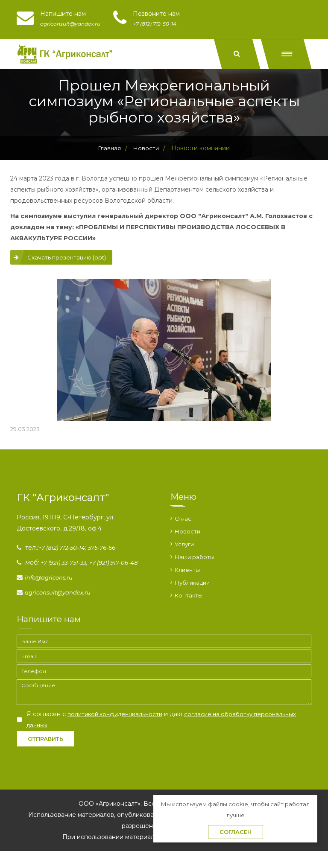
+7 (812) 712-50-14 (61, 547)
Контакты (188, 595)
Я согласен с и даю (161, 719)
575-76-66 (101, 547)
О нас (183, 518)
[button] (286, 54)
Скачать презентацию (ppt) (66, 257)
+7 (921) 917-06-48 (113, 562)
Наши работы (194, 557)
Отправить (45, 738)
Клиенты (187, 569)
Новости (187, 531)
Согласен (236, 831)
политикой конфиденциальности (114, 714)
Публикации (192, 582)
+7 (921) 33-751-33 (63, 562)
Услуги (184, 544)
